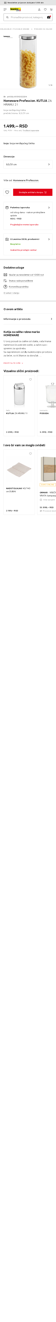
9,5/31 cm (11, 164)
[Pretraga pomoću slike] (48, 17)
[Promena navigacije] (5, 9)
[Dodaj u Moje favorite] (7, 192)
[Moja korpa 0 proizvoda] (51, 9)
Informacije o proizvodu (17, 318)
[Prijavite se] (39, 9)
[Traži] (7, 17)
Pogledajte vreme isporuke (24, 224)
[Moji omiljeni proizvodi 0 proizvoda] (45, 9)
